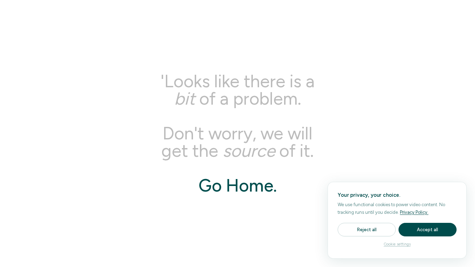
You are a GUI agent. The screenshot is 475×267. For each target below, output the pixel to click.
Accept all (427, 229)
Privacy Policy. (414, 212)
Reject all (367, 229)
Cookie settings (397, 244)
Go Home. (238, 185)
